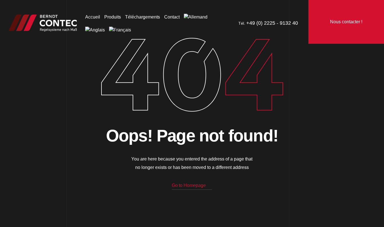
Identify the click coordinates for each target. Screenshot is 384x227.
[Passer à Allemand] (195, 17)
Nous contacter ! (346, 21)
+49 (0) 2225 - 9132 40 (272, 23)
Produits (112, 17)
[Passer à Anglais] (95, 30)
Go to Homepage (189, 185)
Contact (172, 17)
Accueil (92, 17)
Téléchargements (142, 17)
